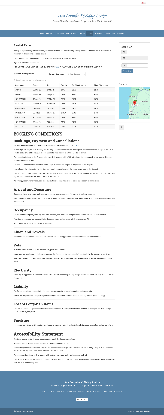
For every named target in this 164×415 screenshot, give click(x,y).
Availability (98, 33)
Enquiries (121, 33)
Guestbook (110, 33)
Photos (82, 33)
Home (42, 33)
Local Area (59, 33)
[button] (134, 52)
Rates (89, 33)
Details (49, 33)
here (57, 67)
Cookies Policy (82, 399)
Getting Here (71, 33)
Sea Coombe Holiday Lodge (82, 16)
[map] (135, 103)
